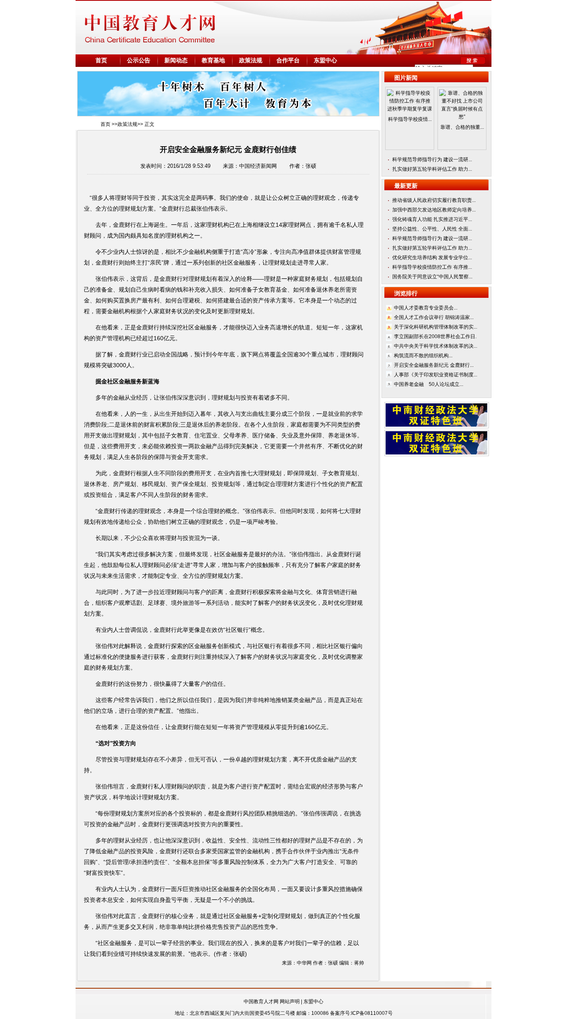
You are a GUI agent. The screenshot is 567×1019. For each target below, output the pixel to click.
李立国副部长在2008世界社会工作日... (436, 336)
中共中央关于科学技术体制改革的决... (435, 346)
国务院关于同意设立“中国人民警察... (432, 277)
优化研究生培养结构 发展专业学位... (432, 257)
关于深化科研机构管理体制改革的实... (435, 327)
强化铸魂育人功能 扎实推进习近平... (432, 219)
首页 (101, 60)
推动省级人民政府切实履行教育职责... (434, 200)
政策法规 (250, 60)
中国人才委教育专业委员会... (425, 308)
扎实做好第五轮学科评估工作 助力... (432, 169)
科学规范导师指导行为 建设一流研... (432, 159)
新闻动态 (176, 60)
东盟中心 (325, 60)
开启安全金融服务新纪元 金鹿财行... (434, 365)
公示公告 (138, 60)
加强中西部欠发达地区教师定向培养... (434, 210)
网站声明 (290, 1001)
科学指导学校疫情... (410, 119)
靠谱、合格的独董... (462, 127)
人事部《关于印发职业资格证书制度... (435, 375)
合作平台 (288, 60)
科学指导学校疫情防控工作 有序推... (432, 267)
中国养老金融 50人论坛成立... (428, 384)
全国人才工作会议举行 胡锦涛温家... (434, 317)
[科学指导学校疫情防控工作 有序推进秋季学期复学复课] (410, 111)
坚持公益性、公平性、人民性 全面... (432, 229)
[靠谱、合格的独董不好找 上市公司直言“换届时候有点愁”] (462, 119)
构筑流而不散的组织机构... (423, 355)
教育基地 (213, 60)
